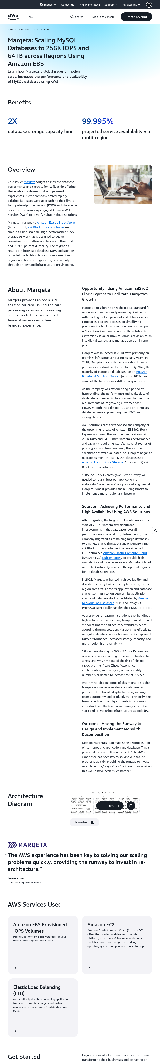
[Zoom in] (118, 805)
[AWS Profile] (149, 5)
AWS (10, 29)
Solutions (24, 29)
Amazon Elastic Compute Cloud (125, 553)
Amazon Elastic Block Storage (102, 462)
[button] (136, 16)
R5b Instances (111, 558)
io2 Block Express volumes (46, 227)
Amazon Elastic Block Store (56, 222)
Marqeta (29, 182)
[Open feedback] (155, 530)
